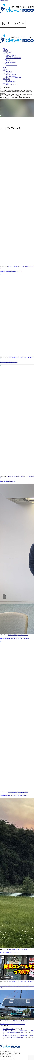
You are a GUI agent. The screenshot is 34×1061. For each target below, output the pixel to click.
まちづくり (21, 266)
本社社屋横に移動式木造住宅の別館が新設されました (12, 1024)
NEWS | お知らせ (12, 266)
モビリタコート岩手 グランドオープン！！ (10, 952)
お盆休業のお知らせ (9, 1029)
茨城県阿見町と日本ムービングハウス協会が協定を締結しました (15, 795)
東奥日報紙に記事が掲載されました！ (8, 362)
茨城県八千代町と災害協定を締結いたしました (11, 271)
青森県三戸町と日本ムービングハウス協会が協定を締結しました (15, 638)
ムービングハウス (23, 635)
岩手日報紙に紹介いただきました (7, 481)
